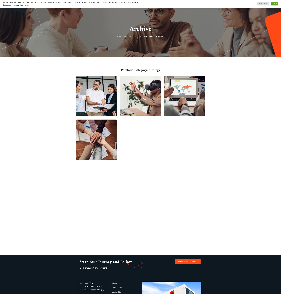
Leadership (116, 292)
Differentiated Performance (91, 151)
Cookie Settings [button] (263, 4)
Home (119, 36)
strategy (98, 114)
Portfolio (128, 36)
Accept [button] (274, 4)
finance (86, 158)
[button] (188, 261)
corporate (132, 114)
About (114, 283)
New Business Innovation (135, 107)
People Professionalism (93, 107)
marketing (87, 114)
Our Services (117, 287)
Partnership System (183, 109)
